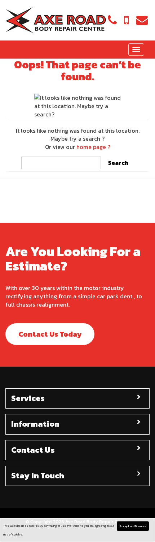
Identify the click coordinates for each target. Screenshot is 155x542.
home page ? (93, 146)
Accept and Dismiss (133, 526)
